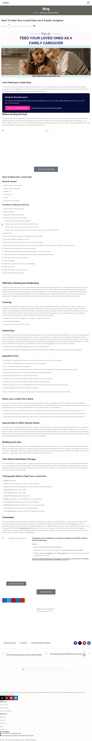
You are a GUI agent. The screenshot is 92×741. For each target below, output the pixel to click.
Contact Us (3, 729)
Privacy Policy (4, 704)
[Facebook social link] (75, 643)
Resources (3, 723)
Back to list (46, 654)
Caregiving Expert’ (25, 528)
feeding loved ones (10, 643)
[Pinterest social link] (84, 643)
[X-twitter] (2, 698)
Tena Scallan (14, 26)
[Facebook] (4, 600)
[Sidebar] (2, 224)
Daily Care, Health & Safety (49, 13)
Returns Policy (4, 708)
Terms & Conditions (6, 711)
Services (2, 720)
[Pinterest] (13, 600)
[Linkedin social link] (89, 643)
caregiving (49, 553)
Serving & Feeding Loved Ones (40, 643)
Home (36, 13)
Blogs (1, 726)
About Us (3, 701)
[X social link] (80, 643)
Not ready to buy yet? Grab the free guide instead (46, 108)
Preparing (23, 643)
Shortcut (3, 714)
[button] (88, 3)
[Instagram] (6, 698)
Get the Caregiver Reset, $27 (17, 108)
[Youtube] (22, 600)
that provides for (63, 553)
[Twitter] (9, 600)
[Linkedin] (18, 600)
